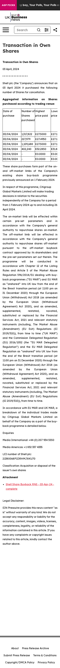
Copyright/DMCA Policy (19, 662)
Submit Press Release (17, 655)
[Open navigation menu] (6, 30)
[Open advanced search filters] (46, 30)
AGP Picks (8, 5)
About (15, 648)
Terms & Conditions (44, 655)
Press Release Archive (35, 648)
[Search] (39, 30)
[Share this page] (55, 30)
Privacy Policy (46, 662)
